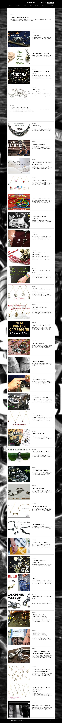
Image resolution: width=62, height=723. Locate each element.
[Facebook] (43, 2)
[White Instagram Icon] (42, 2)
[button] (52, 8)
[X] (45, 2)
